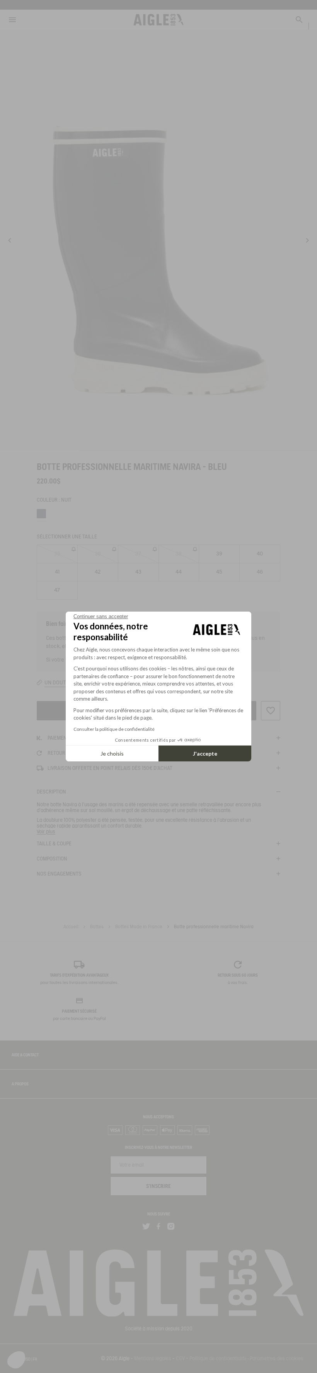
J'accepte (205, 753)
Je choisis (112, 753)
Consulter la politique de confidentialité (114, 729)
